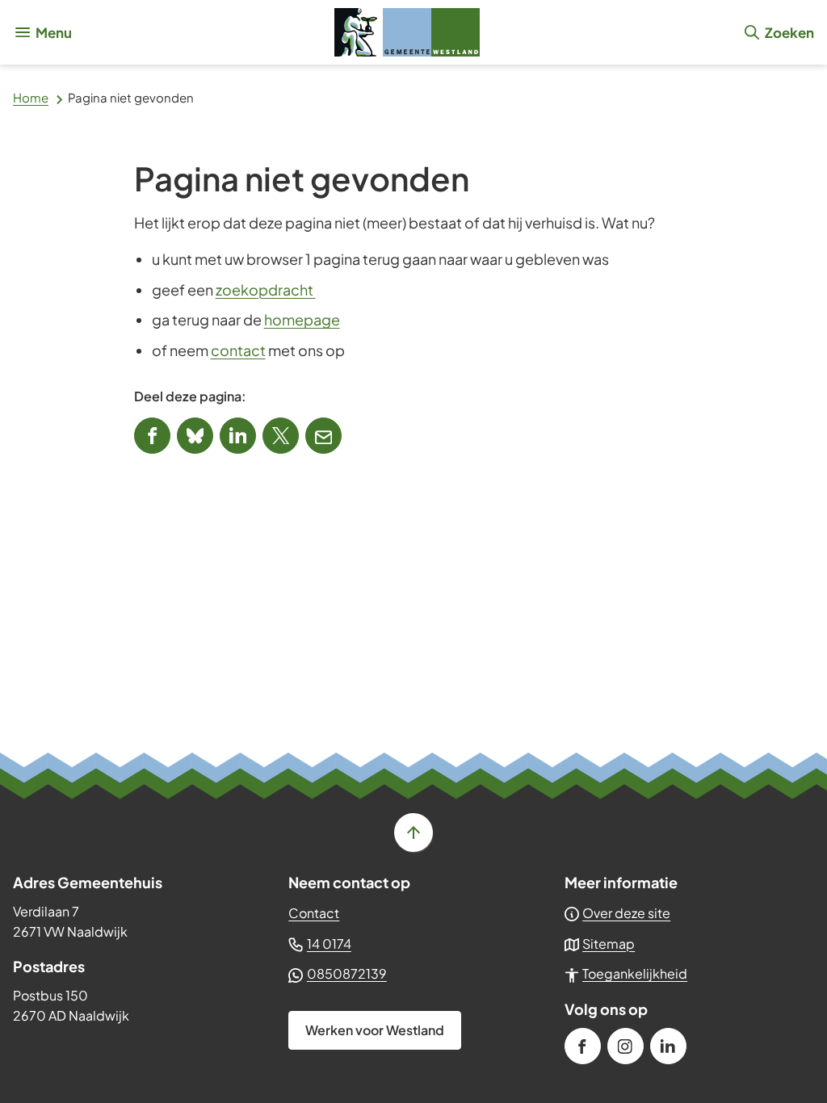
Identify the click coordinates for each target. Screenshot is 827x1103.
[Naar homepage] (407, 32)
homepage (302, 319)
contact (238, 350)
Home (30, 97)
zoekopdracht (266, 289)
